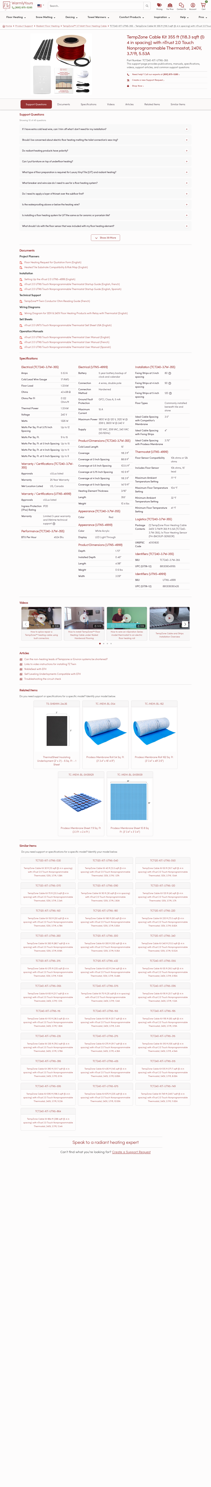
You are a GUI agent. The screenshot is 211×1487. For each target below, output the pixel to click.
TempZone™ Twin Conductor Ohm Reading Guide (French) (57, 301)
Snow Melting (44, 17)
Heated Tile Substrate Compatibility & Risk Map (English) (56, 267)
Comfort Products (130, 17)
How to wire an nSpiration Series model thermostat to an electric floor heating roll (127, 635)
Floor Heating (14, 17)
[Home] (7, 6)
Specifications (88, 104)
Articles (129, 104)
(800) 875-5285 (23, 7)
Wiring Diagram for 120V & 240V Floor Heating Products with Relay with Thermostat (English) (76, 313)
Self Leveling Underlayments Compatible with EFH (52, 673)
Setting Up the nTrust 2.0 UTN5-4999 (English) (49, 279)
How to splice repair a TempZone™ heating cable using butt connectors (41, 635)
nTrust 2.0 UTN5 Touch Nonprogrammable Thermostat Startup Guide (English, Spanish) (72, 289)
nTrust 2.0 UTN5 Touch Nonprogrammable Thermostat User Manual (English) (67, 337)
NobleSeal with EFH (35, 669)
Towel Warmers (97, 17)
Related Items (152, 104)
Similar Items (178, 104)
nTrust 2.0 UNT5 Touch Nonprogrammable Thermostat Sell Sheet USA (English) (68, 325)
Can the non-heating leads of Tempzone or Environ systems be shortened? (66, 659)
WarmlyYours (22, 3)
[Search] (147, 6)
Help (183, 17)
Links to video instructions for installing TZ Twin (50, 664)
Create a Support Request (131, 1152)
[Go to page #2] (104, 643)
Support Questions (36, 104)
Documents (63, 104)
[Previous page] (26, 624)
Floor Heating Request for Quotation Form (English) (52, 262)
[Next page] (185, 624)
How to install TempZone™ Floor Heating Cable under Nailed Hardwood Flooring (84, 635)
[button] (181, 5)
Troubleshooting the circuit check (42, 678)
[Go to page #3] (107, 643)
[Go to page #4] (111, 643)
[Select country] (41, 6)
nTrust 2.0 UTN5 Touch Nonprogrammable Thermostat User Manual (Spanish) (67, 347)
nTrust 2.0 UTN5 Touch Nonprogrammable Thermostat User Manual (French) (66, 342)
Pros (202, 17)
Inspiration (161, 17)
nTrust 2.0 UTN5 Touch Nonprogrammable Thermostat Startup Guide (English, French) (72, 284)
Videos (111, 104)
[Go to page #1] (100, 643)
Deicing (70, 17)
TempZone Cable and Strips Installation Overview (170, 635)
